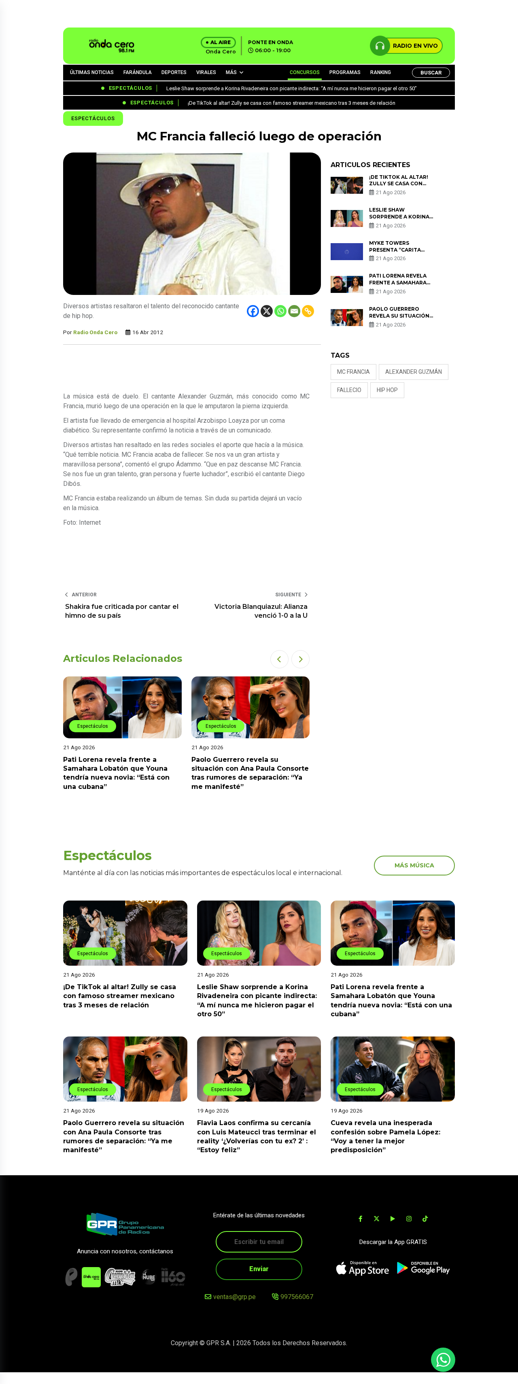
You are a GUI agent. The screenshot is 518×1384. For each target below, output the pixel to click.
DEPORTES (174, 72)
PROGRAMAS (345, 72)
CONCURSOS (305, 72)
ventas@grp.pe (234, 1297)
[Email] (294, 311)
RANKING (380, 72)
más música (414, 865)
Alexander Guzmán (413, 372)
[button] (279, 659)
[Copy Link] (308, 311)
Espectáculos (93, 118)
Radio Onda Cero (95, 332)
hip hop (387, 390)
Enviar (259, 1269)
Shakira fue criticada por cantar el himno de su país (121, 611)
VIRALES (206, 72)
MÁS (231, 72)
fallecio (349, 390)
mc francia (353, 372)
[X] (267, 311)
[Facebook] (253, 311)
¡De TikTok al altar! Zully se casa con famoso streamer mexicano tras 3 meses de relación (119, 996)
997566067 (296, 1297)
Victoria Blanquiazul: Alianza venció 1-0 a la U (261, 611)
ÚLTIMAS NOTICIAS (92, 72)
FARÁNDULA (137, 72)
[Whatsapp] (280, 311)
